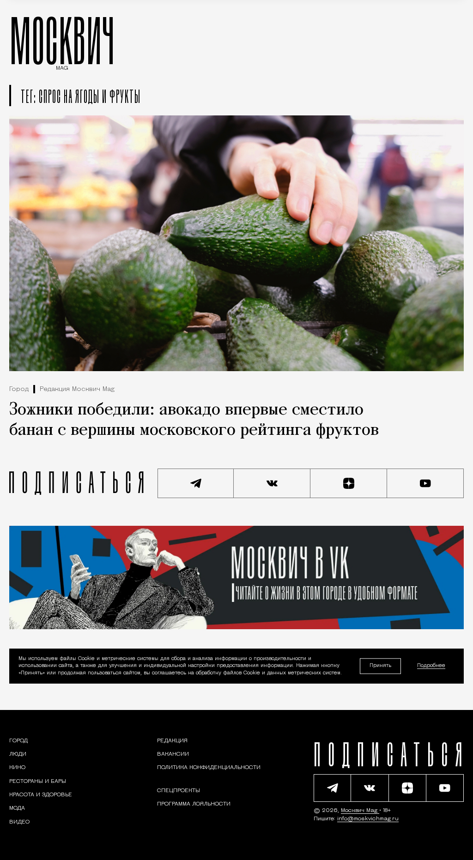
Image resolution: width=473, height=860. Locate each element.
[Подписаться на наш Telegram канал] (196, 483)
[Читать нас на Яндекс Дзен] (348, 483)
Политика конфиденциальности (209, 767)
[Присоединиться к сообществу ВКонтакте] (272, 483)
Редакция (172, 741)
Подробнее (431, 666)
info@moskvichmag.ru (368, 819)
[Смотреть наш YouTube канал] (425, 483)
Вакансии (173, 754)
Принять (380, 665)
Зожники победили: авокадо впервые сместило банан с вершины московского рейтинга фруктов (194, 420)
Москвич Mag (360, 810)
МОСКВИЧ (62, 40)
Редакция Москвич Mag (77, 389)
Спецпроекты (178, 791)
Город (19, 389)
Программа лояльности (193, 804)
